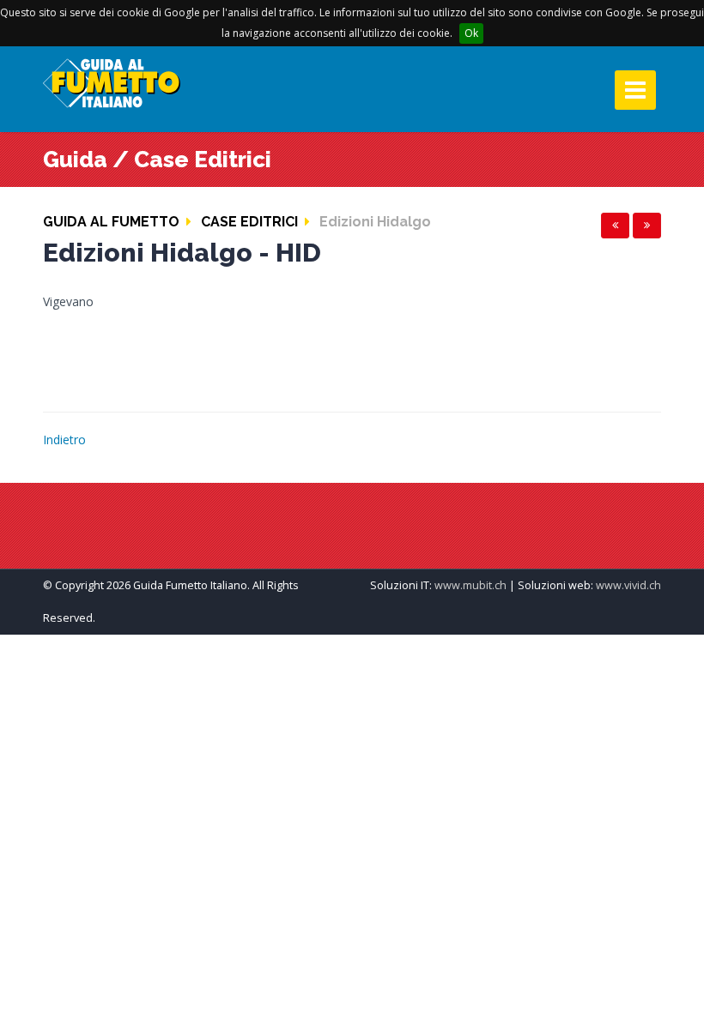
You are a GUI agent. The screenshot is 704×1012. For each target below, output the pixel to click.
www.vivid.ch (628, 585)
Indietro (64, 439)
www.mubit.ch (470, 585)
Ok (471, 33)
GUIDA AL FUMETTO (111, 222)
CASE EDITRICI (249, 222)
